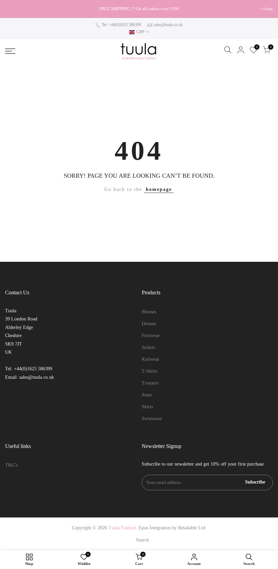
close (13, 8)
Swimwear (152, 418)
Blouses (149, 311)
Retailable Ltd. (192, 527)
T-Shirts (149, 371)
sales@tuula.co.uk (168, 24)
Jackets (148, 347)
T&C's (11, 465)
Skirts (147, 406)
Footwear (151, 335)
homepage (159, 189)
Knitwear (150, 359)
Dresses (149, 323)
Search (142, 540)
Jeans (147, 394)
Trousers (150, 383)
